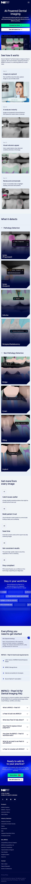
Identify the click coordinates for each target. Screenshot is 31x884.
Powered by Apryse (10, 878)
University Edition (5, 812)
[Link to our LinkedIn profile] (6, 799)
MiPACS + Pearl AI (5, 809)
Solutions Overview (6, 821)
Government (4, 828)
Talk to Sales (4, 863)
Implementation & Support (7, 849)
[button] (28, 2)
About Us (3, 856)
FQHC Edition (4, 814)
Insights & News (5, 854)
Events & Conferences (6, 868)
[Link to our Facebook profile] (10, 799)
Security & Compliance (6, 847)
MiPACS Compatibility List (7, 845)
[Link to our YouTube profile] (14, 799)
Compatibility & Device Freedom (9, 842)
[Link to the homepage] (5, 2)
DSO (2, 830)
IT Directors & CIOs (5, 835)
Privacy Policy (4, 874)
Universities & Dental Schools (8, 823)
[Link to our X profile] (2, 799)
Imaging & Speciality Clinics (8, 833)
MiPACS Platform (5, 807)
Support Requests (5, 866)
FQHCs (3, 826)
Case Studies (4, 852)
